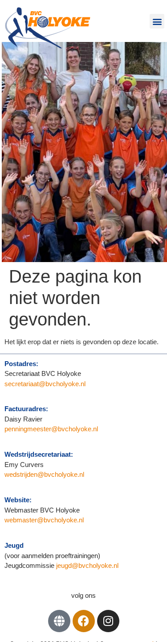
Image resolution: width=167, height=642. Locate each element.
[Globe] (59, 621)
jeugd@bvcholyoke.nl (87, 565)
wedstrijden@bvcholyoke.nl (44, 474)
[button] (157, 21)
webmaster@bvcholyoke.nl (44, 520)
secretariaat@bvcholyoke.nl (45, 384)
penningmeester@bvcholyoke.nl (51, 429)
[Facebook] (84, 621)
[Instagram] (108, 621)
